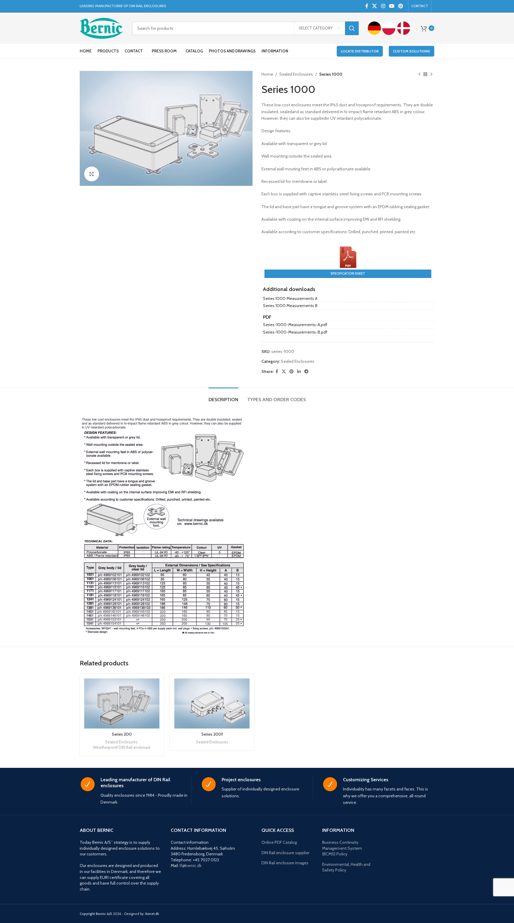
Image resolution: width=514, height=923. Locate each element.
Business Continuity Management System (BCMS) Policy (342, 848)
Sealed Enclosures (296, 74)
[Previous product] (419, 74)
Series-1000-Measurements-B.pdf (295, 332)
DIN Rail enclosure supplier (285, 852)
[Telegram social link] (306, 372)
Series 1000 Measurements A (290, 298)
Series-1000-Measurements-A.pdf (295, 324)
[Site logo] (101, 27)
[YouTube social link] (391, 6)
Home (267, 74)
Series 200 (122, 734)
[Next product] (431, 74)
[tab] (223, 396)
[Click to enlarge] (91, 173)
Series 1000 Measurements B (290, 305)
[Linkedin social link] (299, 372)
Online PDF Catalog (279, 842)
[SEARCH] (352, 28)
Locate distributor (360, 51)
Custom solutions (411, 51)
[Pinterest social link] (401, 6)
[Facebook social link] (366, 6)
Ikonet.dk (152, 914)
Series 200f (212, 734)
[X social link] (374, 6)
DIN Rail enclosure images (284, 863)
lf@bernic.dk (190, 865)
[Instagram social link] (383, 6)
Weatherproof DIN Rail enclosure (122, 747)
